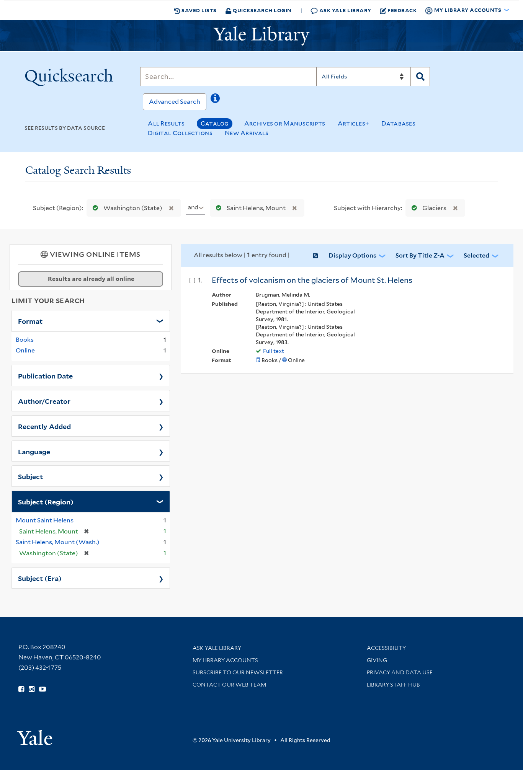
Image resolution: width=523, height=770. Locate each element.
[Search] (420, 76)
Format (30, 320)
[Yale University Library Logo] (261, 36)
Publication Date (45, 375)
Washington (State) (132, 208)
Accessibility (386, 648)
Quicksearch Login (262, 10)
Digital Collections (180, 133)
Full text (273, 351)
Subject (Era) (40, 577)
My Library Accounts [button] (468, 9)
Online (25, 350)
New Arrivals (247, 133)
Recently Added (44, 426)
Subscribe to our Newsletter (238, 672)
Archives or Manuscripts (284, 123)
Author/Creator (44, 400)
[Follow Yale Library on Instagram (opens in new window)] (31, 689)
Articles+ (353, 123)
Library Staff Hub (393, 685)
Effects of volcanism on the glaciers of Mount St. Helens (312, 280)
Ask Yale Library (344, 10)
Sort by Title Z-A (420, 255)
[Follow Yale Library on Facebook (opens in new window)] (21, 689)
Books (25, 339)
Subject (30, 476)
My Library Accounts (225, 660)
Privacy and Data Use (400, 672)
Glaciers (434, 208)
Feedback (402, 10)
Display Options (352, 255)
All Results (166, 123)
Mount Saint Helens (45, 520)
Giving (377, 660)
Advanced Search (174, 101)
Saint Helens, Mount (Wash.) (58, 542)
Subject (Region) (46, 501)
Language (34, 451)
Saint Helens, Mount (256, 208)
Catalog (215, 123)
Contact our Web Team (229, 685)
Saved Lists (198, 10)
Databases (398, 123)
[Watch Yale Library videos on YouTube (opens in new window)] (42, 689)
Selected (476, 255)
